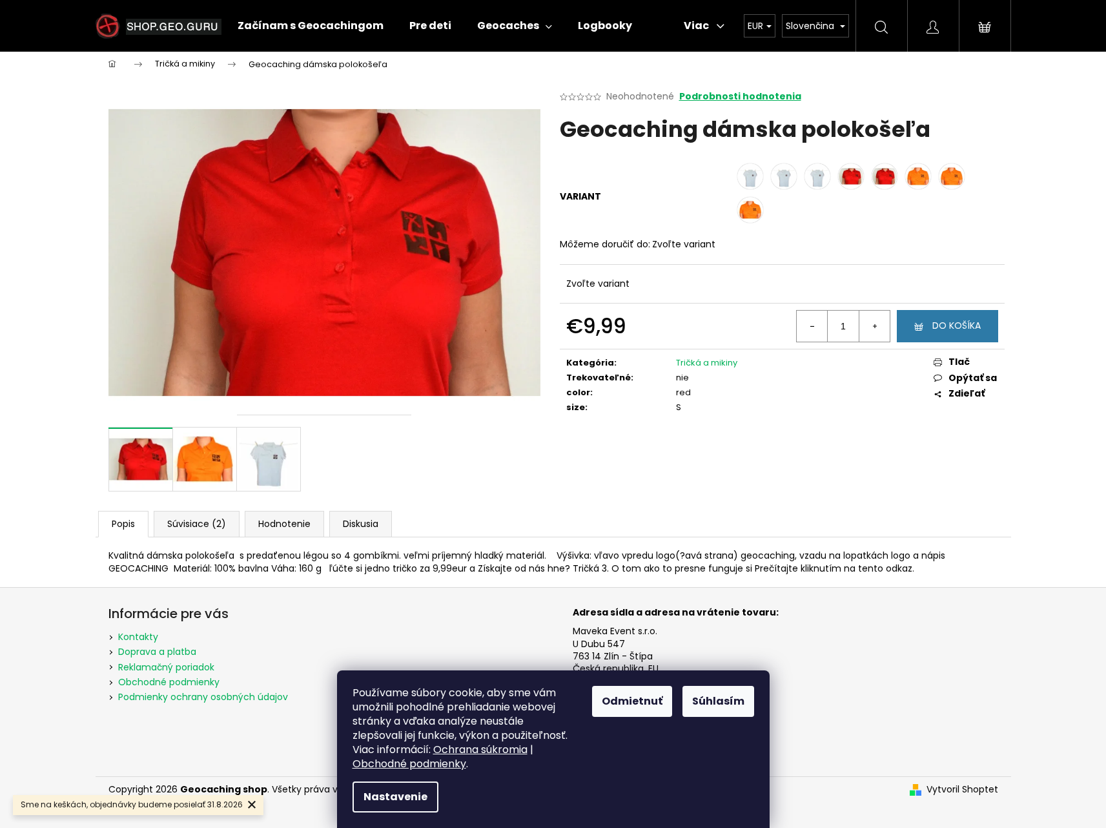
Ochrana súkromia (480, 749)
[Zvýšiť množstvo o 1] (874, 326)
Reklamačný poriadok (166, 667)
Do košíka (956, 325)
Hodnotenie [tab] (284, 523)
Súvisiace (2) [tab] (196, 523)
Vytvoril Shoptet (962, 789)
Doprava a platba (157, 651)
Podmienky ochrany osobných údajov (203, 696)
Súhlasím (718, 701)
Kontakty (138, 636)
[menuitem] (310, 26)
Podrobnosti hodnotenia (740, 96)
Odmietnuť (632, 701)
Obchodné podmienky (409, 763)
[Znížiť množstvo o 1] (812, 326)
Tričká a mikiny (706, 363)
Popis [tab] (123, 523)
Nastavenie (395, 796)
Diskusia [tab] (360, 523)
